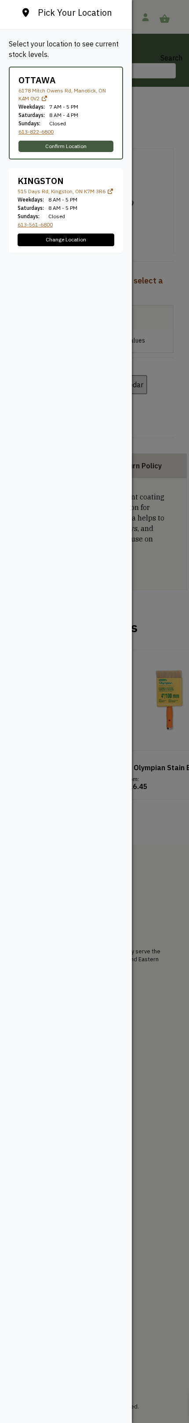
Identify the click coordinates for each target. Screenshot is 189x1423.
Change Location (66, 239)
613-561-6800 (35, 224)
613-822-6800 (36, 131)
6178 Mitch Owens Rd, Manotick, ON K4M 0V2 (62, 94)
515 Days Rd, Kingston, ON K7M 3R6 (62, 191)
